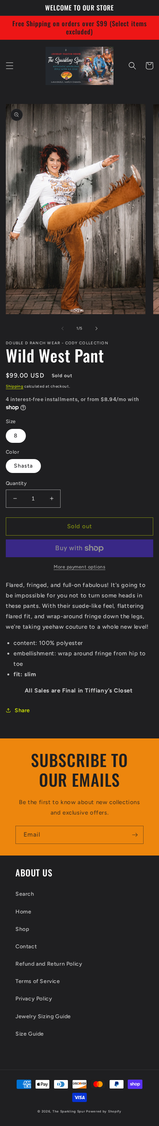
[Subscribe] (134, 835)
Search (24, 894)
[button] (9, 65)
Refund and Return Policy (48, 964)
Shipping (15, 386)
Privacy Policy (33, 998)
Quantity (16, 483)
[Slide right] (96, 328)
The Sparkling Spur (68, 1111)
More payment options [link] (79, 567)
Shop (22, 929)
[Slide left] (62, 328)
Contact (26, 946)
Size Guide (29, 1034)
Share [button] (22, 710)
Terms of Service (37, 981)
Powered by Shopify (104, 1111)
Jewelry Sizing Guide (43, 1016)
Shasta (23, 466)
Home (23, 911)
